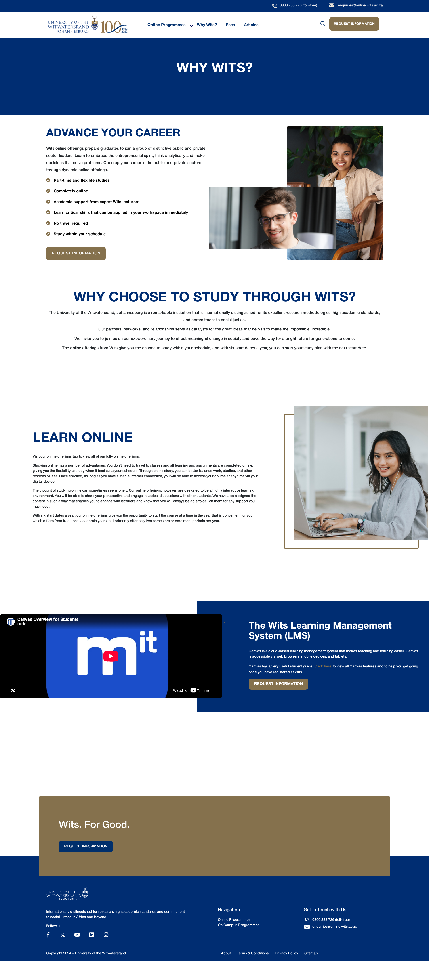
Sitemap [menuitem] (311, 953)
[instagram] (106, 934)
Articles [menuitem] (251, 25)
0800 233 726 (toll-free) (298, 5)
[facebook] (48, 934)
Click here (323, 666)
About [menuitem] (226, 953)
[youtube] (77, 934)
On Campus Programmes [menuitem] (238, 925)
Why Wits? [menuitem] (207, 25)
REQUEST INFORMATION (354, 23)
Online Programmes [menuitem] (166, 25)
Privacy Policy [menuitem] (286, 953)
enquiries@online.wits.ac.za (360, 5)
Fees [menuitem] (230, 25)
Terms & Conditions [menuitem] (253, 953)
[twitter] (62, 934)
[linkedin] (91, 934)
